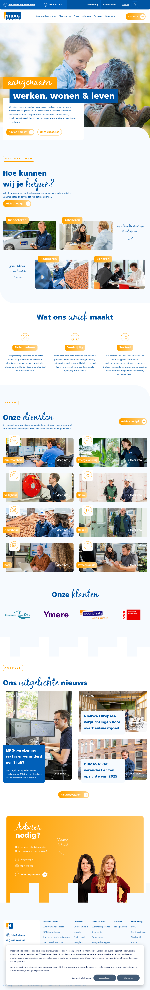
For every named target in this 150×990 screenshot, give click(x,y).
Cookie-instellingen (81, 978)
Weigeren (128, 978)
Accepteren (104, 978)
